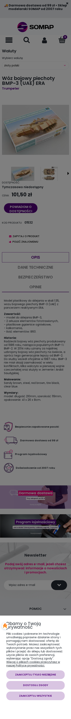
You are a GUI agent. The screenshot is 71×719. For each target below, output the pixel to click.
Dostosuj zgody (35, 685)
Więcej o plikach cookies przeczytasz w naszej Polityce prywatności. (33, 663)
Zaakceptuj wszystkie (35, 696)
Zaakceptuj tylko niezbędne (35, 674)
